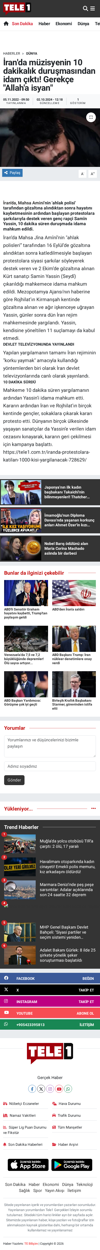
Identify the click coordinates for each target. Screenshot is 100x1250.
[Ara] (85, 8)
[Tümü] (93, 808)
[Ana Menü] (92, 8)
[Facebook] (32, 1089)
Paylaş (15, 173)
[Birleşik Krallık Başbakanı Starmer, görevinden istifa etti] (74, 684)
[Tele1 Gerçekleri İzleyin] (17, 8)
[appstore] (28, 1165)
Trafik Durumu (69, 1115)
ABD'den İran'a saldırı (68, 609)
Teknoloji (84, 1184)
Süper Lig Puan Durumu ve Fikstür (25, 1130)
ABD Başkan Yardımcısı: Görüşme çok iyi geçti (22, 703)
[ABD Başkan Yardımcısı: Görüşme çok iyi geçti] (26, 684)
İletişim (74, 1190)
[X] (41, 1089)
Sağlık (24, 1190)
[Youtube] (59, 1089)
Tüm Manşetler (70, 1127)
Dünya (83, 23)
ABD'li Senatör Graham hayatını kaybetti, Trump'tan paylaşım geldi (25, 613)
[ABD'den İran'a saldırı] (74, 592)
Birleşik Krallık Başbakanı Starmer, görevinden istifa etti (72, 705)
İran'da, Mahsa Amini (23, 202)
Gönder (14, 780)
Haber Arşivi (68, 1144)
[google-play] (71, 1165)
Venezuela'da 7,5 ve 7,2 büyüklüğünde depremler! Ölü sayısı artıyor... (24, 659)
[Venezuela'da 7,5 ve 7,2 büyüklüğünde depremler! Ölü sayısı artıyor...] (26, 638)
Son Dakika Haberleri (25, 1144)
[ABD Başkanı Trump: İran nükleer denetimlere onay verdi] (74, 638)
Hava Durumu (70, 1103)
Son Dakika (22, 23)
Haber (44, 23)
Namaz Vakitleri (23, 1115)
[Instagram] (50, 1089)
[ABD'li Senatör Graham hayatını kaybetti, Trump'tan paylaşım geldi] (26, 592)
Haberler (11, 53)
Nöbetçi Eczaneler (24, 1103)
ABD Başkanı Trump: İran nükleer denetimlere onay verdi (72, 659)
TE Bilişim (31, 1243)
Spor (37, 1190)
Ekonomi (64, 23)
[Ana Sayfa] (6, 23)
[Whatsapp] (68, 1089)
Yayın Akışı (54, 1190)
